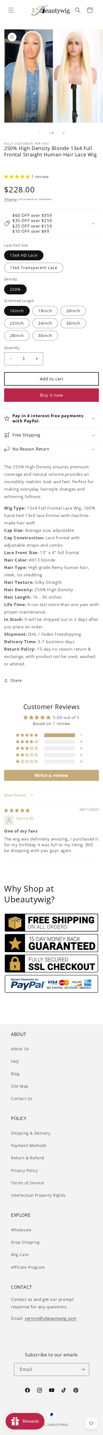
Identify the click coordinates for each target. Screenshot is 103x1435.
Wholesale (21, 1229)
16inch (17, 310)
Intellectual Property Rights (38, 1195)
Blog (15, 1073)
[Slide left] (40, 133)
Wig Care (20, 1254)
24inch (45, 323)
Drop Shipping (25, 1242)
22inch (17, 323)
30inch (45, 335)
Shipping (10, 199)
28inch (17, 335)
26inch (73, 323)
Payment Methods (29, 1145)
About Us (20, 1048)
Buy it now (51, 395)
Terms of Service (27, 1182)
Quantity (12, 347)
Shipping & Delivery (30, 1133)
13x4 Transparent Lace (33, 267)
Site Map (20, 1086)
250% (15, 289)
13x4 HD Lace (24, 255)
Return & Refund (27, 1157)
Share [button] (16, 680)
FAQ (15, 1061)
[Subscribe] (83, 1369)
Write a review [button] (51, 775)
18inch (45, 310)
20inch (73, 310)
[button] (11, 10)
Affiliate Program (28, 1267)
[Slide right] (64, 133)
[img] (17, 810)
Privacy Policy (24, 1170)
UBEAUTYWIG (58, 1425)
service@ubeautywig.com (50, 1318)
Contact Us (21, 1098)
